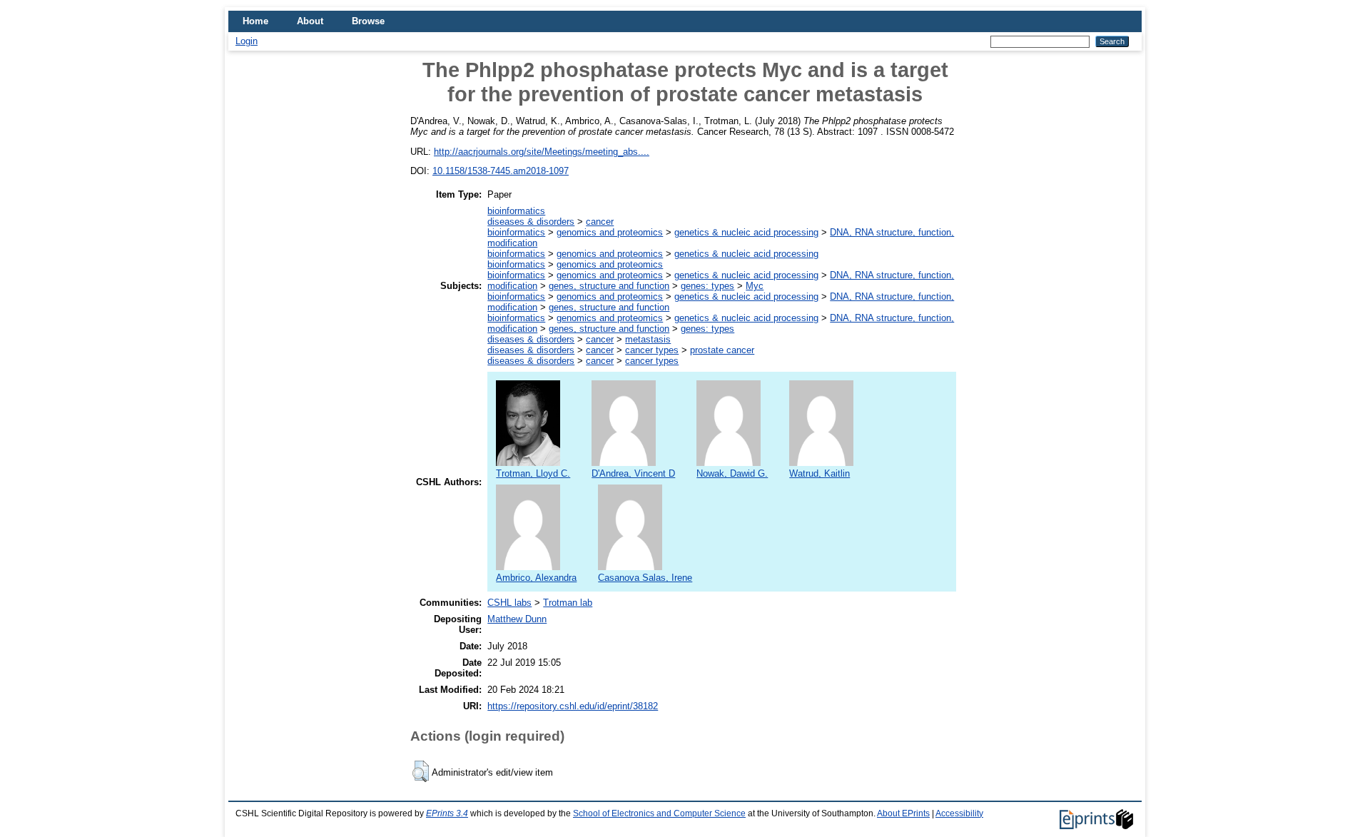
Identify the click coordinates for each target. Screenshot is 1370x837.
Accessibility (959, 813)
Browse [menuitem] (368, 21)
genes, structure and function (609, 285)
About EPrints (903, 813)
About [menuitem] (310, 21)
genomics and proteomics (610, 232)
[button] (420, 771)
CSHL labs (509, 602)
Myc (754, 285)
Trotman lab (567, 602)
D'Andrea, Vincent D (633, 473)
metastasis (648, 339)
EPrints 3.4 (447, 813)
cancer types (652, 350)
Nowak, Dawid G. (732, 473)
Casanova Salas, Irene (645, 577)
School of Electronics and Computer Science (659, 813)
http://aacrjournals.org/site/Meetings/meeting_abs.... (541, 151)
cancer (600, 221)
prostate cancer (722, 350)
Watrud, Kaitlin (819, 473)
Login (246, 41)
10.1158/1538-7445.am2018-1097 (500, 171)
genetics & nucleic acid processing (746, 232)
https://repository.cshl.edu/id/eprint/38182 (572, 706)
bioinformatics (516, 211)
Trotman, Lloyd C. (533, 473)
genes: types (707, 285)
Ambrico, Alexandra (536, 577)
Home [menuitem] (255, 21)
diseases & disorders (530, 221)
